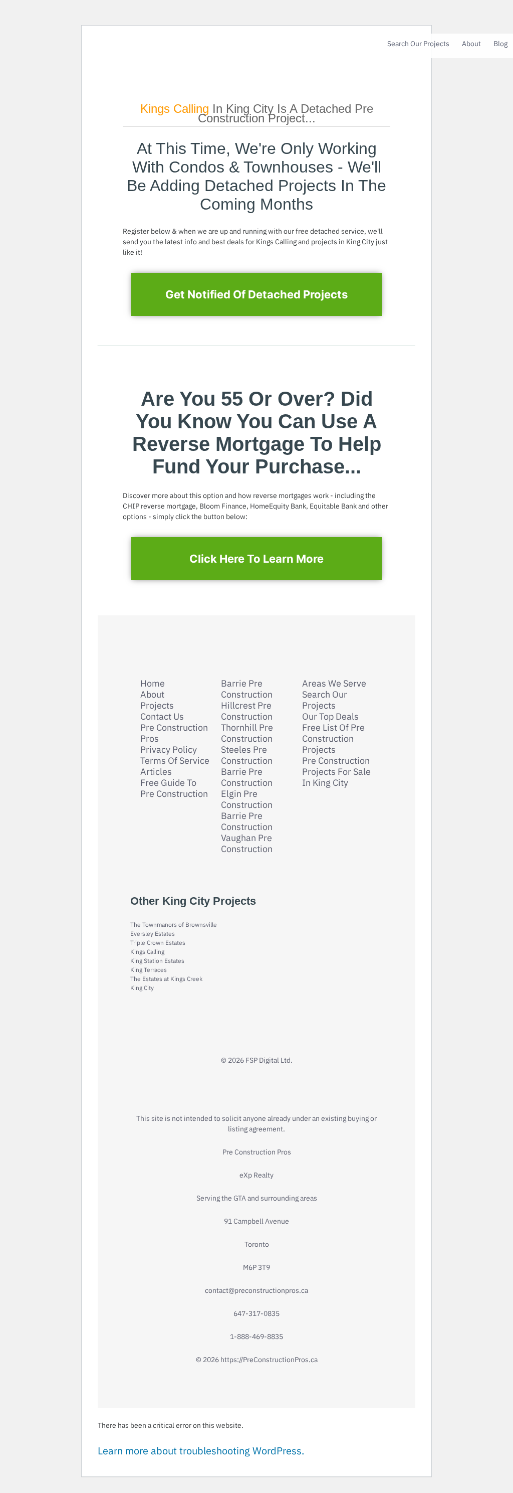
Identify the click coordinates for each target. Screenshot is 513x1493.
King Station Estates (157, 960)
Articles (156, 771)
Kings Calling (147, 951)
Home (152, 683)
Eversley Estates (152, 933)
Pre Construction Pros (174, 733)
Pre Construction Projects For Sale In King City (336, 771)
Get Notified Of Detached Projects (256, 294)
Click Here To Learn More (256, 558)
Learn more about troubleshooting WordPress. (201, 1450)
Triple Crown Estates (157, 942)
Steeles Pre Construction (247, 755)
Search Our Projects (418, 43)
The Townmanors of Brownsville (173, 924)
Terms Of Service (174, 760)
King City (142, 987)
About (471, 43)
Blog (500, 43)
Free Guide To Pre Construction (174, 788)
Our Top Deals (330, 716)
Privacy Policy (168, 749)
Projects (157, 705)
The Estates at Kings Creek (166, 978)
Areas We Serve (334, 683)
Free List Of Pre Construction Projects (333, 738)
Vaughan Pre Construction (247, 844)
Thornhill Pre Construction (247, 733)
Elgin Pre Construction (247, 799)
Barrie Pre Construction (247, 689)
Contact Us (162, 716)
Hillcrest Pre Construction (247, 711)
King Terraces (148, 969)
